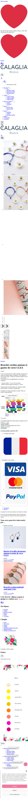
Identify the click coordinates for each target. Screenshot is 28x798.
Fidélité (5, 116)
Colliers (8, 113)
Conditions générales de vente (11, 628)
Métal (2, 396)
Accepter (14, 786)
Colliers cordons (10, 98)
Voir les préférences (14, 794)
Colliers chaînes (10, 96)
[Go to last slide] (3, 326)
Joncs (8, 89)
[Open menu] (2, 122)
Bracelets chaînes (11, 90)
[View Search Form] (2, 75)
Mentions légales (7, 629)
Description (6, 508)
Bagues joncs (10, 107)
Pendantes (9, 104)
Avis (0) (5, 509)
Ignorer (2, 60)
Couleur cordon (3, 407)
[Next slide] (7, 326)
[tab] (4, 317)
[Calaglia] (14, 73)
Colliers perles (10, 99)
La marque (6, 119)
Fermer (2, 743)
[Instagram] (3, 64)
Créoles (8, 102)
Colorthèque (3, 428)
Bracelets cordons (11, 91)
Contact (5, 625)
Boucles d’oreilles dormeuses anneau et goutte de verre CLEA (15, 553)
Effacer (7, 415)
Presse (5, 622)
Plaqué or (15, 395)
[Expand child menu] (9, 95)
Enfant (5, 615)
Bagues (5, 613)
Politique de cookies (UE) (10, 630)
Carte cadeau (7, 117)
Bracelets (9, 112)
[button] (26, 771)
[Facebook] (1, 64)
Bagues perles (10, 108)
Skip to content (4, 1)
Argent (9, 395)
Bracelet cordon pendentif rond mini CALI (14, 588)
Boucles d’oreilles (11, 115)
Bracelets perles (10, 93)
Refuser (15, 790)
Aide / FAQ (6, 624)
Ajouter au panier (5, 424)
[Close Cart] (2, 656)
